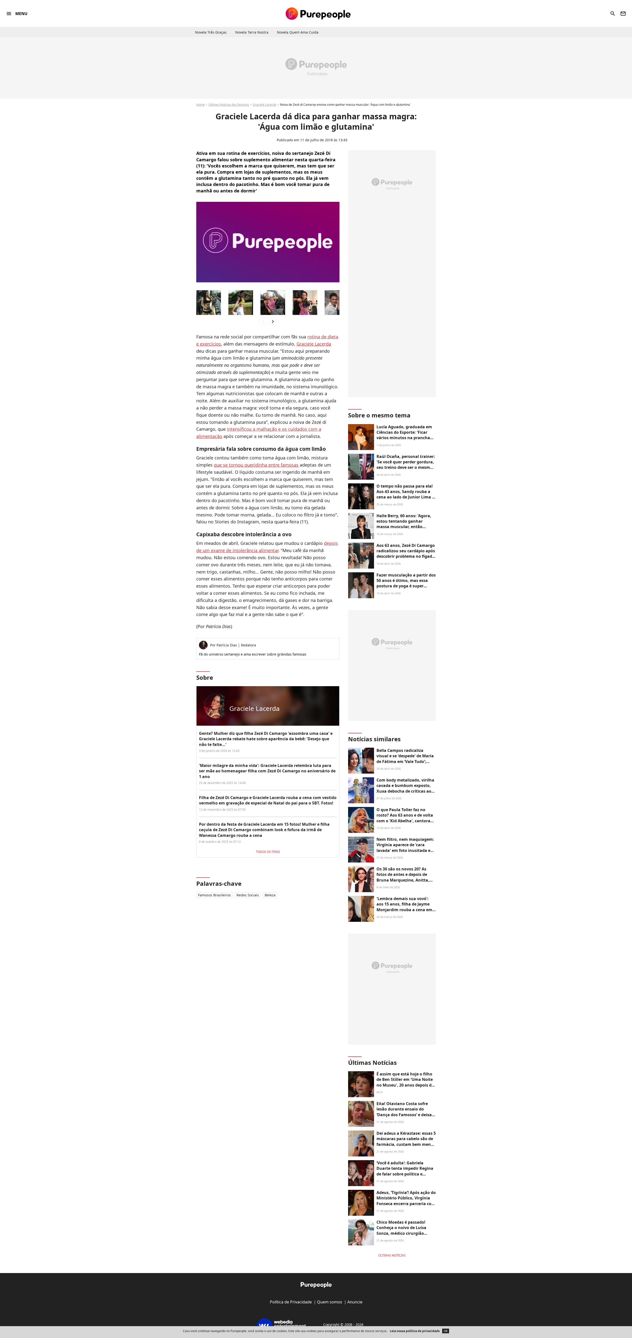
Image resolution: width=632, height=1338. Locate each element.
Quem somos (329, 1302)
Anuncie (354, 1302)
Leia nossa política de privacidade (415, 1331)
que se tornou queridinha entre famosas (256, 465)
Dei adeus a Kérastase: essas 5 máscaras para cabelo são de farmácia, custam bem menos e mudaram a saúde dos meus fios (406, 1144)
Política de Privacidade (291, 1302)
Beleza (270, 895)
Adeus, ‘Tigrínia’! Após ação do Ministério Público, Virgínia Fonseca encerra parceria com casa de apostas (406, 1201)
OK (446, 1331)
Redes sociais (248, 895)
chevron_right (273, 321)
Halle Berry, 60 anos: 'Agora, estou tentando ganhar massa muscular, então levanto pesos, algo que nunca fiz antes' (403, 527)
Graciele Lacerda (264, 105)
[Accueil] (318, 13)
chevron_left (263, 321)
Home (200, 105)
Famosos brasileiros (214, 895)
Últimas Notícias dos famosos (228, 105)
